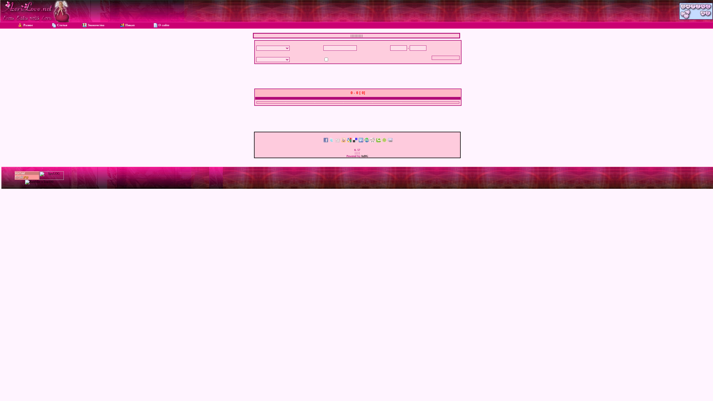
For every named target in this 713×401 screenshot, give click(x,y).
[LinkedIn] (361, 141)
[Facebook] (326, 141)
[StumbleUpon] (367, 141)
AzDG (364, 156)
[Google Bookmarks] (349, 141)
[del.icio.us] (355, 141)
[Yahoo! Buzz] (343, 141)
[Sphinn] (384, 141)
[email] (390, 141)
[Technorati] (378, 141)
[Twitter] (331, 141)
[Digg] (337, 141)
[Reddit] (372, 141)
